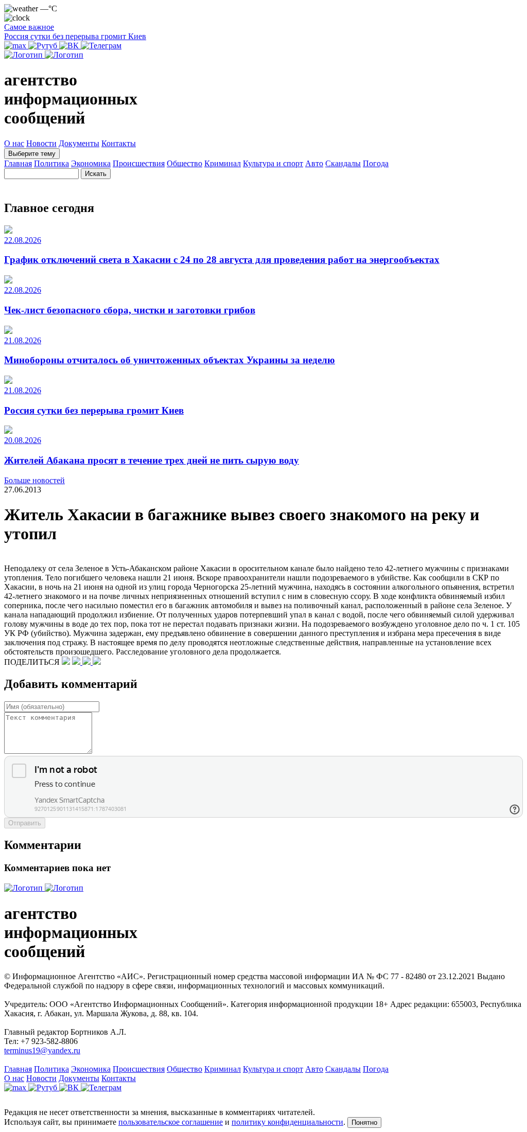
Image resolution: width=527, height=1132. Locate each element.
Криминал (222, 163)
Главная (18, 163)
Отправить (24, 823)
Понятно (364, 1122)
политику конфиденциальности (287, 1122)
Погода (376, 163)
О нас (14, 143)
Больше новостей (34, 480)
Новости (41, 143)
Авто (314, 163)
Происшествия (139, 163)
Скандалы (343, 163)
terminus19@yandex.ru (42, 1050)
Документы (79, 143)
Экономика (91, 163)
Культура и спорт (273, 163)
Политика (51, 163)
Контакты (118, 143)
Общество (184, 163)
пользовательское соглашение (170, 1122)
